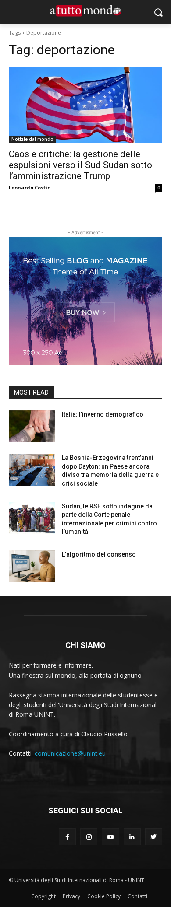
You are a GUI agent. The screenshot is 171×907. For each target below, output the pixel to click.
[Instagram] (88, 836)
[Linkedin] (132, 836)
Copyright (43, 896)
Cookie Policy (104, 896)
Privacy (71, 896)
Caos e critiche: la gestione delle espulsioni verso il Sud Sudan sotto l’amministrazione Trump (80, 165)
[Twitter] (153, 836)
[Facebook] (67, 836)
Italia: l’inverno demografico (102, 414)
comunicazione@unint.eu (70, 753)
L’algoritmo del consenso (99, 554)
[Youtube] (110, 836)
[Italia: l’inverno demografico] (32, 426)
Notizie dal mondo (32, 139)
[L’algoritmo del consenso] (32, 566)
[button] (158, 12)
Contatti (137, 896)
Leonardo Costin (30, 187)
